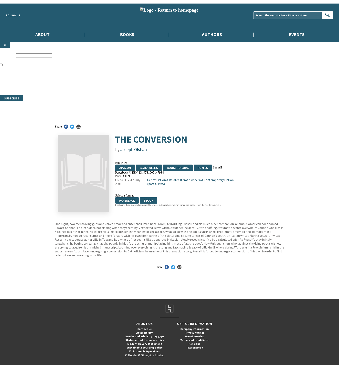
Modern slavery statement (144, 344)
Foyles (203, 168)
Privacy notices (194, 332)
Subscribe (11, 98)
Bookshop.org (178, 168)
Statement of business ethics (144, 340)
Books (127, 34)
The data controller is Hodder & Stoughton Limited (31, 75)
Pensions (194, 344)
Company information (194, 329)
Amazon (125, 168)
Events (296, 34)
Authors (212, 34)
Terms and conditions (194, 340)
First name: (7, 55)
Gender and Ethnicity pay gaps (144, 336)
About (42, 34)
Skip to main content (13, 1)
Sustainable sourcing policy (144, 347)
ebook (148, 200)
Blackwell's (149, 168)
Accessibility (144, 332)
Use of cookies (194, 336)
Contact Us (144, 329)
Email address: (10, 60)
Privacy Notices (78, 82)
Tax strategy (194, 347)
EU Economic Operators (144, 351)
